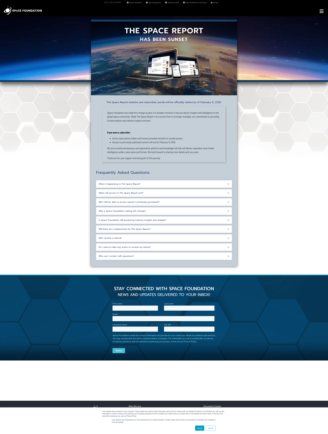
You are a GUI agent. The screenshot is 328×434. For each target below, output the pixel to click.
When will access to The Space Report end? (121, 193)
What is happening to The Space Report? (120, 184)
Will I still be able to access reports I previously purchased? (129, 202)
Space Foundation (135, 3)
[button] (164, 184)
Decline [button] (210, 428)
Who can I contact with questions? (116, 256)
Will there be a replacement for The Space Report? (124, 229)
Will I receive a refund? (110, 238)
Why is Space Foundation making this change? (122, 211)
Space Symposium (154, 3)
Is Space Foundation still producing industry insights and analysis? (132, 220)
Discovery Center (173, 3)
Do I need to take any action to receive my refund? (125, 247)
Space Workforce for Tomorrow (196, 3)
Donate (215, 3)
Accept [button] (199, 428)
